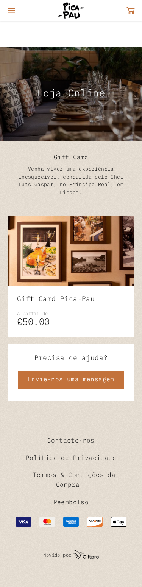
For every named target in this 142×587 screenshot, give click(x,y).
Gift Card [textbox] (20, 34)
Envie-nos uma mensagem (71, 380)
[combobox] (36, 34)
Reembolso (71, 503)
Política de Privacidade (71, 458)
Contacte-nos (71, 441)
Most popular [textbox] (93, 34)
